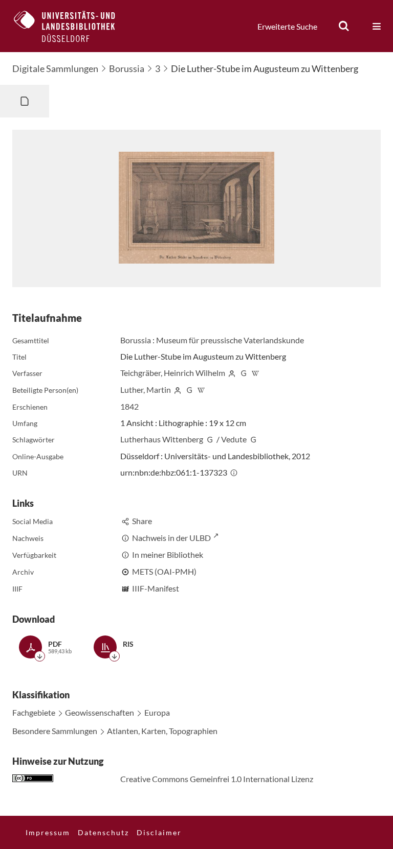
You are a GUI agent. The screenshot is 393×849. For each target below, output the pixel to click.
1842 (129, 406)
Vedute (234, 439)
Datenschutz (103, 832)
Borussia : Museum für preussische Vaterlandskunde (212, 340)
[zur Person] (232, 373)
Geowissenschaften (99, 712)
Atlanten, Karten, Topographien (162, 731)
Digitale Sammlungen (55, 68)
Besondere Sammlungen (54, 731)
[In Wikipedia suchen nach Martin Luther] (201, 389)
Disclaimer (159, 832)
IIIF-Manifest (155, 588)
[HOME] (72, 26)
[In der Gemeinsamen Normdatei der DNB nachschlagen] (243, 373)
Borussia (126, 68)
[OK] (344, 26)
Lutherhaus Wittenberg (161, 439)
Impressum (48, 832)
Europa (157, 712)
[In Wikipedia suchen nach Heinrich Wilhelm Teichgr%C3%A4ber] (255, 373)
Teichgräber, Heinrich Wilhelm (172, 373)
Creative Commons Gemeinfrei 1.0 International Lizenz (216, 779)
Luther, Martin (145, 389)
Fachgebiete (33, 712)
